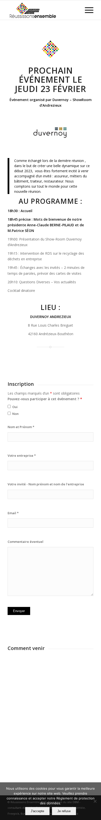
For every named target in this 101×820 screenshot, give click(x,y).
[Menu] (86, 10)
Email (13, 513)
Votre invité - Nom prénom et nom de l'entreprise (46, 484)
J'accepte (37, 811)
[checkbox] (9, 406)
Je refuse (64, 811)
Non (15, 413)
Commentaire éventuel (25, 541)
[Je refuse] (94, 801)
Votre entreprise (22, 455)
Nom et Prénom (21, 427)
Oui (15, 407)
